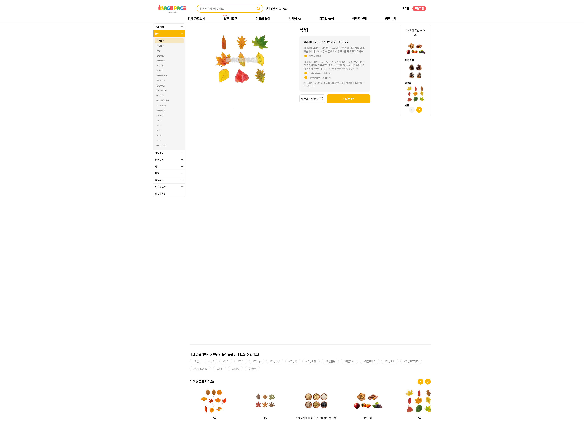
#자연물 (257, 361)
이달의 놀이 (263, 18)
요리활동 (160, 115)
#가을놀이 (349, 361)
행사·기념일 (161, 105)
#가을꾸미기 (369, 361)
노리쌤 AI (295, 18)
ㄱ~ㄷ (158, 121)
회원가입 (419, 8)
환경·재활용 (161, 90)
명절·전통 (160, 56)
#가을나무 (275, 361)
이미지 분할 (359, 18)
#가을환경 (311, 361)
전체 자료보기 (196, 18)
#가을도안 (390, 361)
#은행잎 (252, 369)
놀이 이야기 (161, 145)
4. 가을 (282, 8)
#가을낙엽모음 (200, 369)
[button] (420, 382)
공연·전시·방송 (162, 100)
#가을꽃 (293, 361)
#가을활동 (330, 361)
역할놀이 (160, 46)
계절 (158, 51)
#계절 (211, 361)
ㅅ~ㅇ (158, 130)
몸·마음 (159, 70)
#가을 (196, 361)
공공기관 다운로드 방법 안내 (319, 73)
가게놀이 (160, 41)
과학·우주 (160, 81)
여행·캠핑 (160, 110)
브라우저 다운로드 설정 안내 (319, 77)
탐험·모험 (160, 86)
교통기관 (160, 65)
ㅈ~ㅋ (158, 135)
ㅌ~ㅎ (158, 140)
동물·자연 (160, 60)
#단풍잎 (235, 369)
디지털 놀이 (326, 18)
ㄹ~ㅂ (158, 125)
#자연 (240, 361)
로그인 (405, 8)
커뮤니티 (390, 18)
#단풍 (219, 369)
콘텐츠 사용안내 (314, 56)
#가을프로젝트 (411, 361)
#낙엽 (226, 361)
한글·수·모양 (161, 75)
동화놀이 (160, 95)
